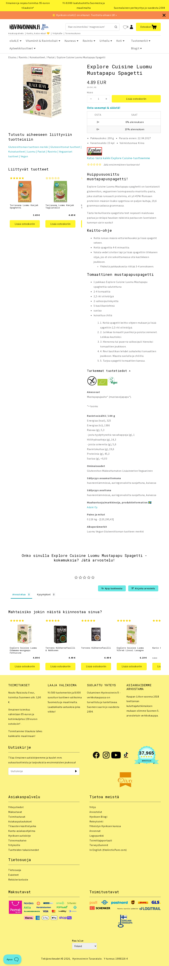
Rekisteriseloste (18, 879)
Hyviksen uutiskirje (19, 835)
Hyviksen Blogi (98, 816)
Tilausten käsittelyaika (22, 826)
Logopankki (96, 835)
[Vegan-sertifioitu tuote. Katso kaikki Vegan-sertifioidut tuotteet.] (113, 381)
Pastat (51, 57)
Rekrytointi (96, 821)
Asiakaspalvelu (16, 33)
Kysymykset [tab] (44, 594)
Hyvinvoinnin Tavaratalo (87, 958)
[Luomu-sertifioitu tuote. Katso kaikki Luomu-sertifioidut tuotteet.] (102, 383)
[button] (148, 27)
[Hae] (115, 27)
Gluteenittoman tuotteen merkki (28, 147)
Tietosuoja (14, 870)
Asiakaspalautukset (20, 821)
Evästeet (13, 875)
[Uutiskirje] (76, 771)
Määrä (90, 92)
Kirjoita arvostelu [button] (145, 588)
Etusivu (12, 57)
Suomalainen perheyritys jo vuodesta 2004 (139, 8)
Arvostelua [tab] (19, 594)
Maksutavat (15, 812)
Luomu (31, 151)
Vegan (24, 156)
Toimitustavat (16, 816)
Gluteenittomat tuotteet (65, 147)
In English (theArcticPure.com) (108, 850)
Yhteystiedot (16, 807)
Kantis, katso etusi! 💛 (38, 33)
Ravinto (23, 57)
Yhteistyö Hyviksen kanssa (105, 826)
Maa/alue (78, 940)
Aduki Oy (92, 507)
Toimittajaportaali (100, 840)
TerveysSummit (98, 845)
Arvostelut (95, 812)
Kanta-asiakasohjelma (21, 831)
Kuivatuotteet (37, 57)
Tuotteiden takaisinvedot (23, 850)
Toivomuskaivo (73, 33)
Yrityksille (57, 33)
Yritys (92, 807)
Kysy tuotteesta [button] (113, 588)
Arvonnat (95, 831)
